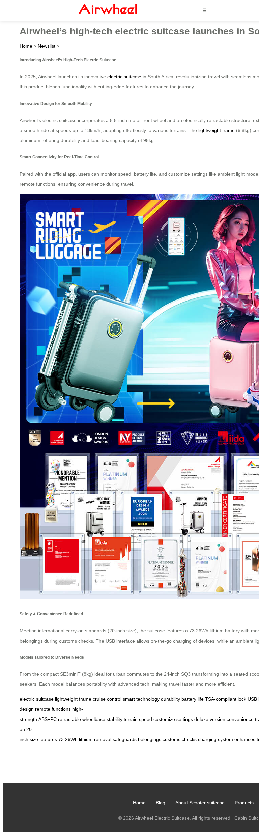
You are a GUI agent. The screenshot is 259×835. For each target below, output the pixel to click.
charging (207, 739)
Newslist (46, 46)
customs (171, 739)
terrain (131, 719)
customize (164, 719)
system (225, 739)
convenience (240, 719)
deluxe (201, 719)
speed (145, 719)
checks (189, 739)
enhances (244, 739)
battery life (192, 699)
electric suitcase (124, 76)
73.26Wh (68, 739)
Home (26, 46)
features (48, 739)
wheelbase (93, 719)
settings (184, 719)
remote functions (53, 709)
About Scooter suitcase (200, 802)
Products (244, 802)
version (217, 719)
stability (114, 719)
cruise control (107, 699)
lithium (86, 739)
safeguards (125, 739)
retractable (69, 719)
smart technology (141, 699)
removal (102, 739)
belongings (149, 739)
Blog (160, 802)
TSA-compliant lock (225, 699)
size (34, 739)
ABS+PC (47, 719)
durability (170, 699)
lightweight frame (216, 130)
